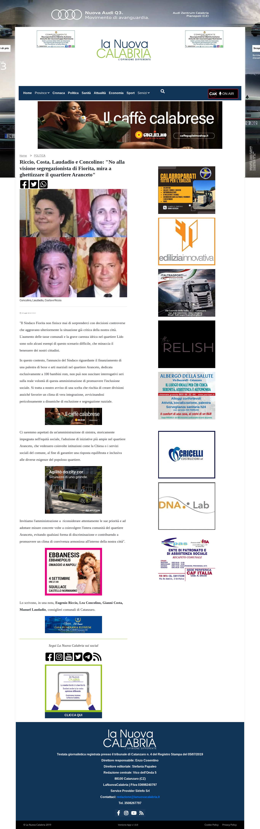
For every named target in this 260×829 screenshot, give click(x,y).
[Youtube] (134, 813)
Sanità (86, 93)
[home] (124, 48)
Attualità (100, 93)
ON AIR (227, 94)
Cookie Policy (212, 824)
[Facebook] (118, 813)
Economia (116, 93)
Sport (131, 93)
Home (28, 93)
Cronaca (59, 93)
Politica (73, 93)
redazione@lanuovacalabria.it (138, 797)
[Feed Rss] (141, 813)
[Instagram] (126, 813)
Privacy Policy (229, 824)
